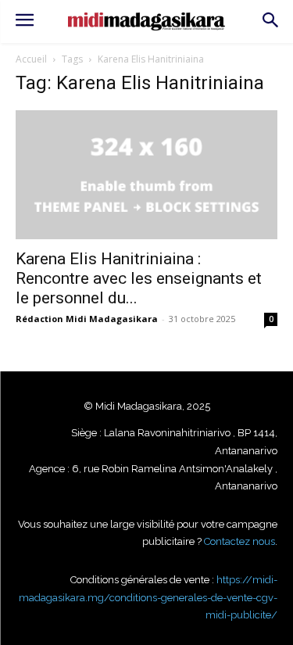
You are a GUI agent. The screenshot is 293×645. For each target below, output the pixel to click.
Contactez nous (239, 541)
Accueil (31, 59)
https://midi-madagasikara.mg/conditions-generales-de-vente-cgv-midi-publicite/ (148, 597)
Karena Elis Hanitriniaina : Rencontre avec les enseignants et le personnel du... (139, 278)
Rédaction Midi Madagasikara (87, 318)
